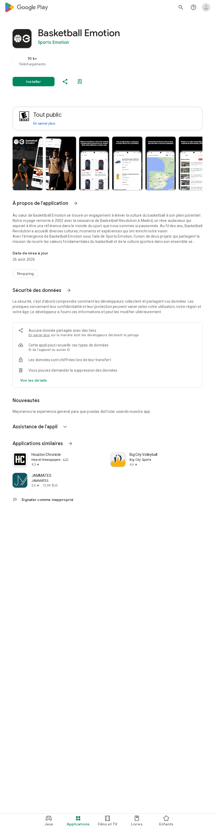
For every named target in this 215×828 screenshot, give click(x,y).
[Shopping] (25, 273)
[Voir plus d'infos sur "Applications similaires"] (70, 443)
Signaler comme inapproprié (43, 499)
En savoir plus (44, 123)
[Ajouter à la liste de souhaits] (79, 81)
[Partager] (65, 81)
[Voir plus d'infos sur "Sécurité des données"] (68, 290)
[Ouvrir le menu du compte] (206, 7)
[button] (28, 163)
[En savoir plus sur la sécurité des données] (33, 380)
